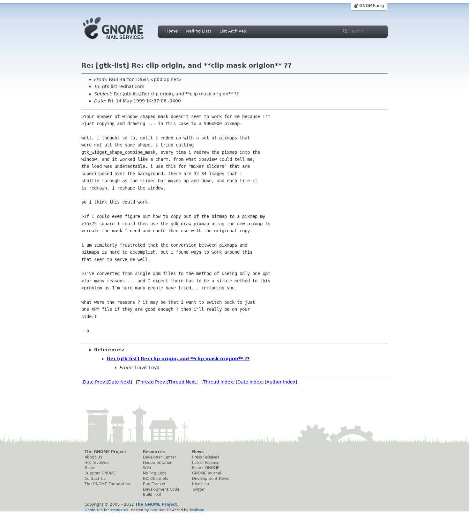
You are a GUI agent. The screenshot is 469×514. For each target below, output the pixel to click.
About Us (93, 457)
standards (119, 510)
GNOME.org (371, 6)
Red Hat (157, 510)
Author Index (280, 381)
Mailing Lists (199, 31)
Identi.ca (200, 484)
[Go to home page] (123, 41)
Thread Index (218, 381)
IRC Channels (155, 478)
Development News (210, 478)
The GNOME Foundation (107, 484)
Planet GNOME (206, 468)
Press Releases (205, 457)
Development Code (161, 489)
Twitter (198, 489)
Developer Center (159, 457)
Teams (90, 468)
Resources (154, 452)
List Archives (233, 31)
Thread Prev (151, 381)
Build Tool (152, 494)
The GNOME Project (105, 452)
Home (171, 31)
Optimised (94, 510)
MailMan (197, 510)
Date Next (119, 381)
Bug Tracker (154, 484)
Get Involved (97, 462)
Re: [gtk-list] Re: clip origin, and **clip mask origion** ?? (178, 358)
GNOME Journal (206, 473)
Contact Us (95, 478)
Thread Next (182, 381)
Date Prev (94, 381)
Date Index (249, 381)
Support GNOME (100, 473)
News (198, 452)
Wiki (147, 468)
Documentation (158, 462)
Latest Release (205, 462)
